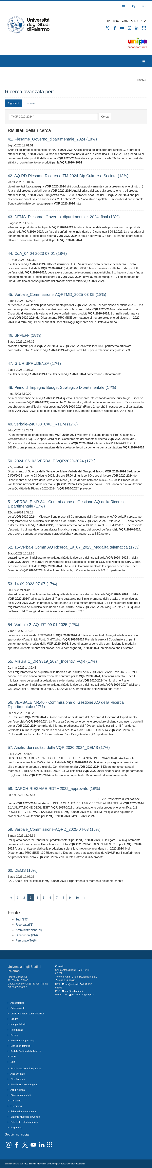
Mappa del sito (18, 1024)
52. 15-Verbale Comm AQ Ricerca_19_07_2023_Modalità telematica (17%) (74, 547)
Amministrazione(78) (29, 930)
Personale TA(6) (26, 940)
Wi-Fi (13, 1056)
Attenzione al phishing (22, 1040)
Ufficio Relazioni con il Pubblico (27, 1013)
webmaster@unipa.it (83, 994)
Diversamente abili (20, 1095)
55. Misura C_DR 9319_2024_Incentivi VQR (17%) (52, 661)
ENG (116, 20)
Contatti (59, 966)
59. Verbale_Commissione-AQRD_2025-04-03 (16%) (54, 829)
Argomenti (13, 103)
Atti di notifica (17, 1090)
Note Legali (16, 1029)
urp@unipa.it (72, 984)
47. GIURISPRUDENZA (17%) (34, 363)
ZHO (125, 20)
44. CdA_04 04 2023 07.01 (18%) (37, 253)
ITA (108, 20)
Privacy (14, 1035)
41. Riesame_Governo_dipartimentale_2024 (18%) (52, 139)
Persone (30, 103)
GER (134, 20)
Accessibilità (17, 1003)
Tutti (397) (22, 919)
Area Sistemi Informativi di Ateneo (40, 1163)
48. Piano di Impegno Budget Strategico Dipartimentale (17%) (62, 387)
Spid (12, 1062)
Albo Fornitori (17, 1079)
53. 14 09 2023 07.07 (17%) (32, 584)
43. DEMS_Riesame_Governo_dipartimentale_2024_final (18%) (64, 217)
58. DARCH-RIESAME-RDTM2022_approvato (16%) (54, 788)
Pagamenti (16, 1127)
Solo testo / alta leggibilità (24, 1122)
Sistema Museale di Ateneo (25, 1116)
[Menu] (143, 61)
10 (77, 897)
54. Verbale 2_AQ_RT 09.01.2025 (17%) (43, 624)
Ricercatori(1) (24, 924)
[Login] (143, 6)
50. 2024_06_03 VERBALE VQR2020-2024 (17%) (52, 461)
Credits (14, 1019)
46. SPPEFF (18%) (24, 335)
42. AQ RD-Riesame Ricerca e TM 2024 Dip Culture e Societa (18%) (68, 176)
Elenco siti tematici (20, 1046)
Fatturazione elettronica (23, 1111)
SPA (143, 20)
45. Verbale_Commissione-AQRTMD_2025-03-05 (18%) (57, 294)
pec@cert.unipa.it (74, 991)
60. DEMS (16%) (23, 870)
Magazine (15, 1100)
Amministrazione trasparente (25, 1068)
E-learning (16, 1106)
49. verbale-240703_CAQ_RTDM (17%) (43, 424)
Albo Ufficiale (17, 1073)
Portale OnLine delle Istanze (25, 1051)
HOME (140, 79)
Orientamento (17, 1008)
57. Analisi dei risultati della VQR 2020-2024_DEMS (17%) (59, 747)
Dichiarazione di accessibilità (71, 1163)
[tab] (13, 103)
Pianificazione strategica (23, 1084)
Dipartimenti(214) (27, 935)
